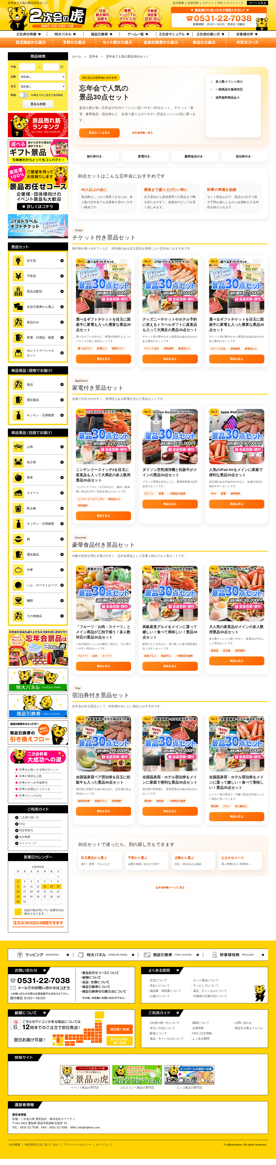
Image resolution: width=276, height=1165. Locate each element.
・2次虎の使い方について (163, 1022)
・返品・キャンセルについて (208, 990)
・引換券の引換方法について (208, 996)
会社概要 (178, 2)
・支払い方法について (161, 1028)
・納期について (199, 1022)
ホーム (76, 56)
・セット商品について (204, 980)
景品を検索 (38, 104)
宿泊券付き (243, 156)
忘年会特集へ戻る (142, 132)
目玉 (13, 86)
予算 (13, 66)
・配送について (157, 1033)
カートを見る (257, 2)
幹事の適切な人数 (30, 776)
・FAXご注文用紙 (201, 1033)
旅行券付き (94, 156)
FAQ (220, 2)
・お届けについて (158, 996)
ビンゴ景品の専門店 (189, 1087)
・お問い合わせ (242, 1022)
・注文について (157, 980)
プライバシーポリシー (77, 1144)
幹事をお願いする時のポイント (39, 769)
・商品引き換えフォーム (247, 1028)
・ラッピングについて (204, 985)
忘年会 (93, 56)
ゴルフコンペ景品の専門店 (137, 1087)
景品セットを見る (99, 132)
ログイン (208, 2)
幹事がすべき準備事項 (33, 782)
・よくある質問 (199, 1038)
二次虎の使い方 (29, 817)
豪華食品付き (194, 156)
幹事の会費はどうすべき (34, 789)
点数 (13, 76)
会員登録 (193, 2)
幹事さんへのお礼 (30, 795)
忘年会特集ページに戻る (170, 887)
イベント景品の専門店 (85, 1087)
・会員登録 (197, 1028)
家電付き (144, 156)
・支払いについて (158, 985)
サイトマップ (234, 2)
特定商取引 (26, 830)
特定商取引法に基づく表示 (42, 1144)
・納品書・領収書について (164, 990)
